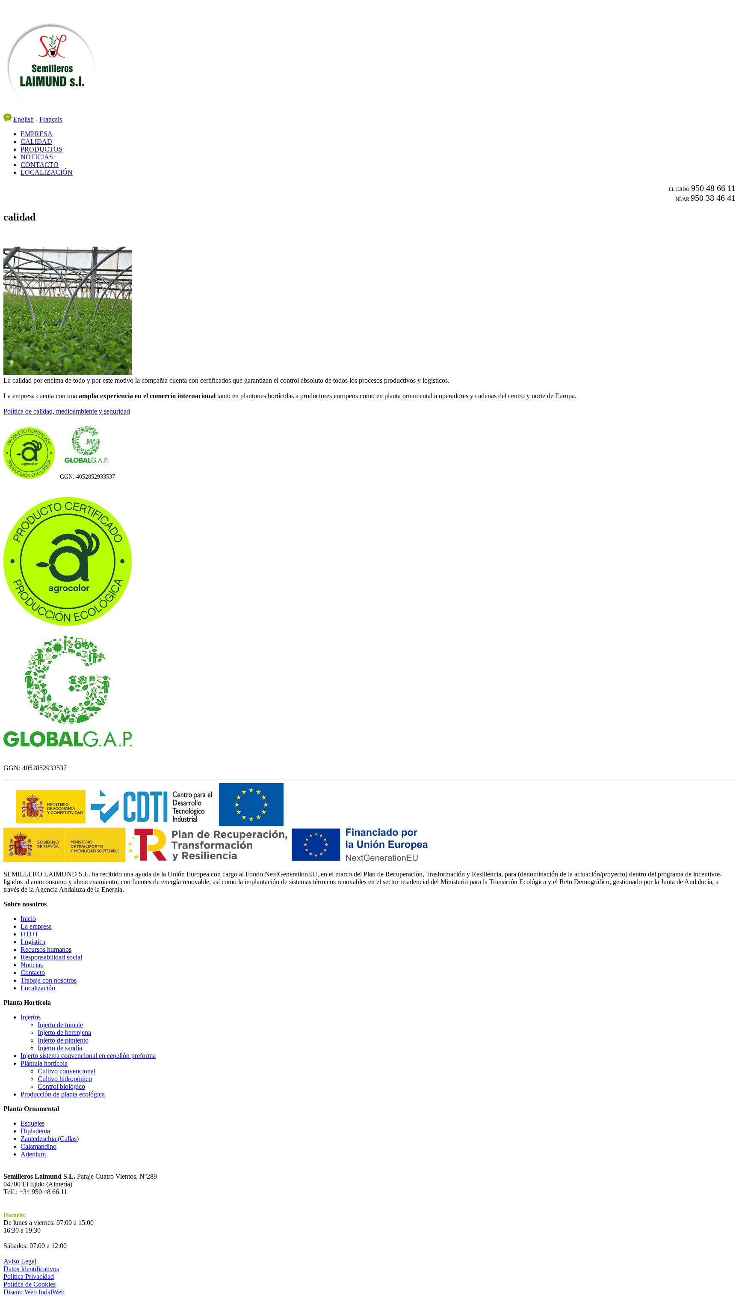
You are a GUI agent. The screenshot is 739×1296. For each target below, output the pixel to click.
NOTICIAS (37, 157)
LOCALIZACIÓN (47, 172)
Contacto (33, 972)
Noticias (32, 964)
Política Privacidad (28, 1276)
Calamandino (38, 1146)
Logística (33, 941)
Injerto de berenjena (64, 1032)
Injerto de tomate (60, 1024)
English (23, 119)
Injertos (31, 1017)
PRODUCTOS (41, 149)
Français (50, 119)
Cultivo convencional (66, 1071)
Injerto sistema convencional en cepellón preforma (88, 1055)
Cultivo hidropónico (65, 1078)
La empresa (36, 926)
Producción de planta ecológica (63, 1094)
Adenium (33, 1154)
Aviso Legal (19, 1261)
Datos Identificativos (31, 1268)
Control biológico (61, 1086)
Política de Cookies (29, 1284)
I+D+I (29, 934)
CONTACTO (40, 164)
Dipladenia (35, 1131)
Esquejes (32, 1123)
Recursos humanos (46, 949)
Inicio (28, 918)
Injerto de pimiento (63, 1040)
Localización (38, 988)
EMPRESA (37, 133)
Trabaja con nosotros (49, 980)
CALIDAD (36, 141)
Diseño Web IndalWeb (34, 1292)
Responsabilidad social (51, 957)
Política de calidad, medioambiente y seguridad (66, 411)
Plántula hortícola (44, 1063)
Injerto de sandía (60, 1048)
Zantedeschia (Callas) (50, 1138)
